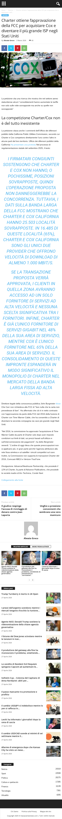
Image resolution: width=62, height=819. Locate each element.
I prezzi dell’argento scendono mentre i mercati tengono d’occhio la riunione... (20, 609)
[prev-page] (29, 580)
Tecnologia (5, 791)
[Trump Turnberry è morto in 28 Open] (53, 598)
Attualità (4, 795)
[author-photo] (31, 529)
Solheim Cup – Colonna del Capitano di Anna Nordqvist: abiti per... (20, 679)
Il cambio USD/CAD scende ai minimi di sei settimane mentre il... (22, 735)
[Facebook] (4, 48)
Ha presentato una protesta (23, 144)
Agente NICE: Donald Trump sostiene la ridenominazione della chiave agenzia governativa (9, 570)
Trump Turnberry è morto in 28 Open (19, 594)
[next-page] (32, 580)
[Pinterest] (17, 48)
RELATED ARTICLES (20, 546)
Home (3, 10)
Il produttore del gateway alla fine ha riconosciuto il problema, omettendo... (20, 651)
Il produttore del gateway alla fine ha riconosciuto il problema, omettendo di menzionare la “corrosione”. (31, 570)
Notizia (10, 10)
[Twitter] (11, 48)
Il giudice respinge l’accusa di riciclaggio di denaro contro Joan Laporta (14, 510)
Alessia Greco (9, 40)
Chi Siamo (14, 811)
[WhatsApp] (24, 48)
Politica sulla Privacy (29, 811)
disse (58, 403)
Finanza (4, 786)
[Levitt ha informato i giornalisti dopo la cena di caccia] (51, 558)
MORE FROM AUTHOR (40, 546)
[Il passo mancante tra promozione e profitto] (53, 695)
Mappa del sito (45, 811)
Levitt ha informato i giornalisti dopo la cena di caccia (50, 568)
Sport (3, 773)
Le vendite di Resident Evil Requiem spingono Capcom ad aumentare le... (19, 665)
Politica (4, 778)
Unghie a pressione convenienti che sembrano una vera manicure (50, 510)
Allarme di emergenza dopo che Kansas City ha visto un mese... (20, 748)
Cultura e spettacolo (9, 782)
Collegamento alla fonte (12, 480)
